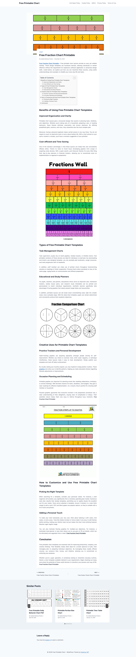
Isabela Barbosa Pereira (47, 59)
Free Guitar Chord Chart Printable (88, 574)
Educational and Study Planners (52, 89)
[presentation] (39, 598)
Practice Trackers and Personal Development (55, 93)
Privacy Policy (101, 3)
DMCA (94, 3)
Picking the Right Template (51, 99)
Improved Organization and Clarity (53, 82)
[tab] (64, 623)
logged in (48, 640)
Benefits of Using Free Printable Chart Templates (55, 80)
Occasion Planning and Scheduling (53, 95)
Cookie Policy (86, 3)
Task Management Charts (50, 88)
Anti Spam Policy (74, 3)
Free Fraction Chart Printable (49, 63)
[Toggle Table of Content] (73, 78)
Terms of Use (112, 3)
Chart (41, 52)
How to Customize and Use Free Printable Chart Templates (58, 97)
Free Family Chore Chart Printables (48, 574)
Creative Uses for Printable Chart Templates (54, 91)
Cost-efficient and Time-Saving (52, 84)
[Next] (107, 606)
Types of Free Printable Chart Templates (53, 86)
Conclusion (44, 103)
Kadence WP (85, 652)
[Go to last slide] (29, 606)
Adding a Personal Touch (50, 101)
